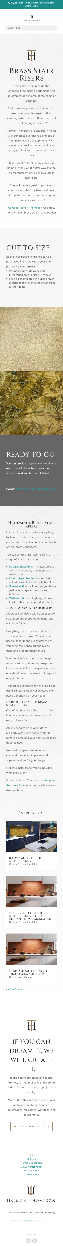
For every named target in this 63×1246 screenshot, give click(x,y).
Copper (13, 864)
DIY (19, 864)
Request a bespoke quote (31, 1126)
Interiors (26, 864)
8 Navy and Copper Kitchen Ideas (25, 859)
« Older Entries (14, 989)
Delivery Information (31, 1166)
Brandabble (29, 1221)
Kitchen (36, 864)
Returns (31, 1159)
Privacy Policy (31, 1170)
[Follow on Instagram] (28, 1240)
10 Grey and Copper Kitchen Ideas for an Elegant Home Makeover (30, 916)
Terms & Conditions (31, 1163)
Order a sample (31, 6)
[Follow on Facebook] (34, 1240)
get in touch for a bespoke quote (35, 488)
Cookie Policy (31, 1174)
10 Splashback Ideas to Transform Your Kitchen (30, 972)
